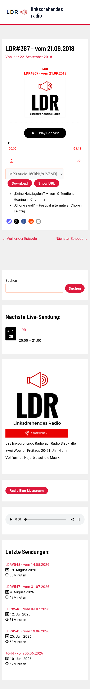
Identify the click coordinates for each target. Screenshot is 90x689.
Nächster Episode (72, 238)
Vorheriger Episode (19, 238)
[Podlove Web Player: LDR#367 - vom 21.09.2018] (45, 115)
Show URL (46, 183)
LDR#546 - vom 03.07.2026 (27, 609)
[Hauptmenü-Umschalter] (81, 12)
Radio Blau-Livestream (27, 490)
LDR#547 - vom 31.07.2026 (27, 587)
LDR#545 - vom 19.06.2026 (27, 631)
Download (20, 183)
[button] (9, 221)
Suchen (11, 280)
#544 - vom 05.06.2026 (24, 653)
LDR (23, 330)
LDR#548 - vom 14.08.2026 (27, 564)
